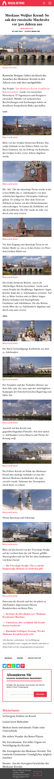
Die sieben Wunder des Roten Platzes (23, 736)
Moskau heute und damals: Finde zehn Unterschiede (24, 729)
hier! (17, 777)
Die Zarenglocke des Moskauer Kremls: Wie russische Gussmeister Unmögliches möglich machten (27, 754)
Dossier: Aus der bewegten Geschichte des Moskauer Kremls (26, 765)
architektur (34, 658)
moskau (8, 658)
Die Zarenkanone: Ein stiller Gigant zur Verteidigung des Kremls (24, 744)
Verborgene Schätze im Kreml (19, 716)
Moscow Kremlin (10, 68)
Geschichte (27, 28)
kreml (20, 658)
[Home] (4, 3)
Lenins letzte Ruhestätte (16, 722)
